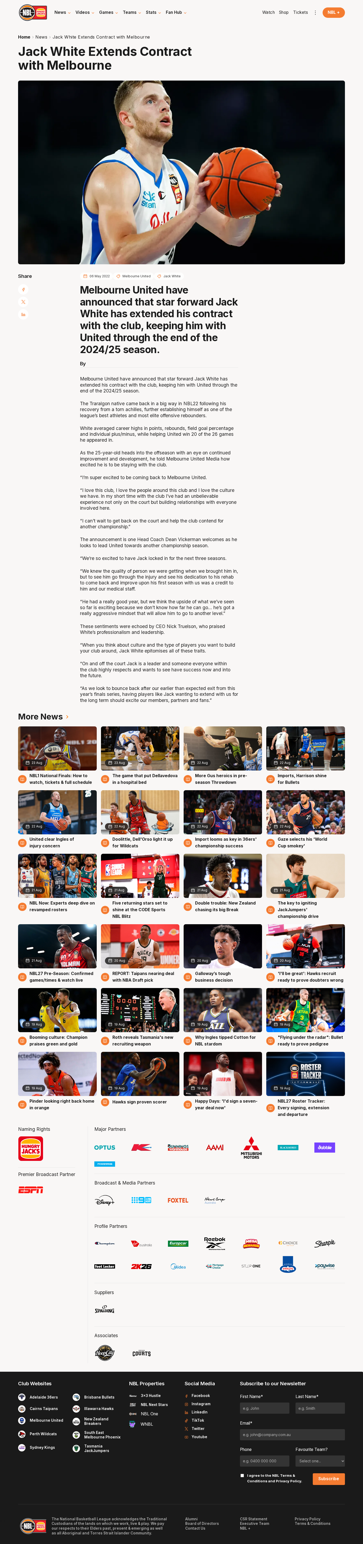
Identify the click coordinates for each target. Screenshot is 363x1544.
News (41, 37)
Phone (246, 1449)
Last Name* (307, 1396)
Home (24, 37)
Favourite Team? (312, 1449)
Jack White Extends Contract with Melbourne (101, 37)
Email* (246, 1423)
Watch (268, 12)
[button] (62, 12)
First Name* (251, 1396)
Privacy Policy (288, 1481)
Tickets (300, 12)
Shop (284, 12)
